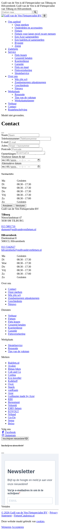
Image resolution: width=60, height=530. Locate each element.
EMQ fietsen (15, 408)
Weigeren (6, 527)
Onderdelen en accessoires (28, 27)
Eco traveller (14, 378)
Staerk (11, 387)
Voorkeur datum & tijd (13, 156)
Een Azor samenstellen (27, 36)
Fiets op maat (22, 67)
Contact (12, 106)
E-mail (4, 142)
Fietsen (18, 30)
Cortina (12, 374)
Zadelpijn (13, 49)
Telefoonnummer (10, 138)
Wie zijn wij (21, 79)
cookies (40, 521)
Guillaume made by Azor (21, 396)
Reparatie (20, 94)
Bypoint (19, 42)
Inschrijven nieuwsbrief (14, 438)
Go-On (12, 417)
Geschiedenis (22, 85)
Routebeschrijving (17, 109)
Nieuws (19, 88)
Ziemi (18, 45)
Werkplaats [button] (14, 91)
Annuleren (7, 205)
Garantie (19, 64)
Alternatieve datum (11, 163)
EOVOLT (13, 411)
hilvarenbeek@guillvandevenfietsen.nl (21, 249)
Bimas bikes (14, 368)
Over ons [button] (13, 76)
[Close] (2, 132)
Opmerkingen (8, 153)
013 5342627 (8, 246)
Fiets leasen (21, 55)
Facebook (10, 432)
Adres (4, 145)
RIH (10, 399)
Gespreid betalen (23, 58)
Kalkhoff (13, 381)
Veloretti (12, 405)
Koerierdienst (22, 61)
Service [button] (12, 52)
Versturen (20, 205)
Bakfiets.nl (13, 362)
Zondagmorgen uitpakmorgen (30, 82)
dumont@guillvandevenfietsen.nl (18, 229)
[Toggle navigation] (44, 16)
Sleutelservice (22, 73)
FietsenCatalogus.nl (24, 515)
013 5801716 (8, 226)
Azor (10, 393)
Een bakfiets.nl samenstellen (29, 39)
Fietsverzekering (23, 70)
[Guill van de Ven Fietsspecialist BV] (21, 15)
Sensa (11, 420)
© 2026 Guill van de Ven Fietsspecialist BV (24, 512)
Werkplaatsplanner (24, 100)
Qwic (11, 384)
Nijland (12, 414)
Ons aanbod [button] (14, 21)
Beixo (11, 423)
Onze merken (22, 24)
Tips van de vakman (25, 97)
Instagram (10, 435)
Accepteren (18, 527)
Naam (4, 135)
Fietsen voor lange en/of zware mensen (35, 33)
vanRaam (13, 390)
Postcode (6, 149)
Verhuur (12, 103)
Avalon (12, 365)
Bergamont (14, 402)
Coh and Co (14, 371)
